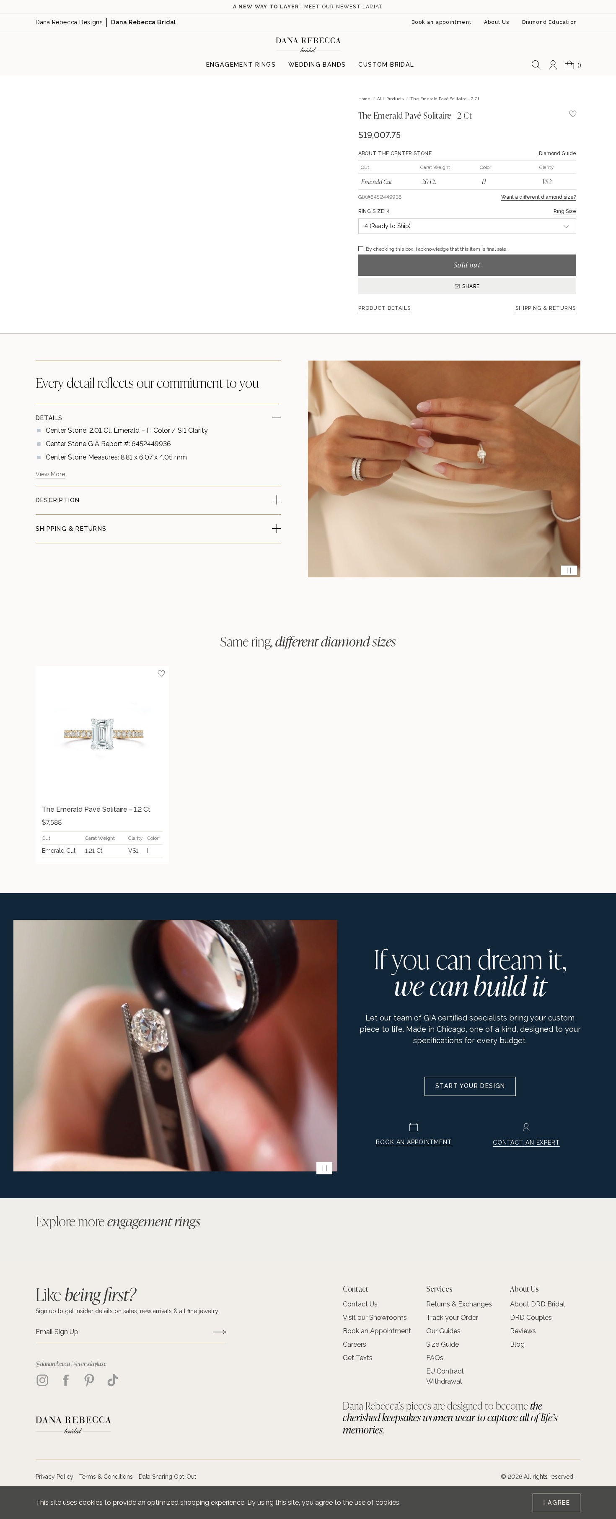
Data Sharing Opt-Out (167, 1476)
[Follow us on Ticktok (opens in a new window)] (112, 1380)
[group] (102, 765)
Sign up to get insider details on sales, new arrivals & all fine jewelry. (127, 1311)
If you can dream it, (470, 972)
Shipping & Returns (545, 308)
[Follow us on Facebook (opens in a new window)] (65, 1380)
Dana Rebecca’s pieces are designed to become (450, 1418)
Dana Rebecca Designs (69, 22)
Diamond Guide (557, 153)
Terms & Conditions (106, 1476)
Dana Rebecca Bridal (143, 22)
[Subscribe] (219, 1332)
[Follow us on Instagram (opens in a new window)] (42, 1380)
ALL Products (390, 98)
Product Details (384, 308)
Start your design (470, 1086)
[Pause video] (569, 570)
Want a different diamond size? (538, 197)
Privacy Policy (54, 1476)
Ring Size (565, 211)
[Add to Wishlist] (161, 673)
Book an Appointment (414, 1142)
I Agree (557, 1502)
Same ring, (308, 641)
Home (364, 98)
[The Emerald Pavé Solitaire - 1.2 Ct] (102, 732)
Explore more (118, 1221)
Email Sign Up (57, 1332)
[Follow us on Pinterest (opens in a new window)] (89, 1380)
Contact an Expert (526, 1142)
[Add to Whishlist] (572, 113)
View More (50, 474)
